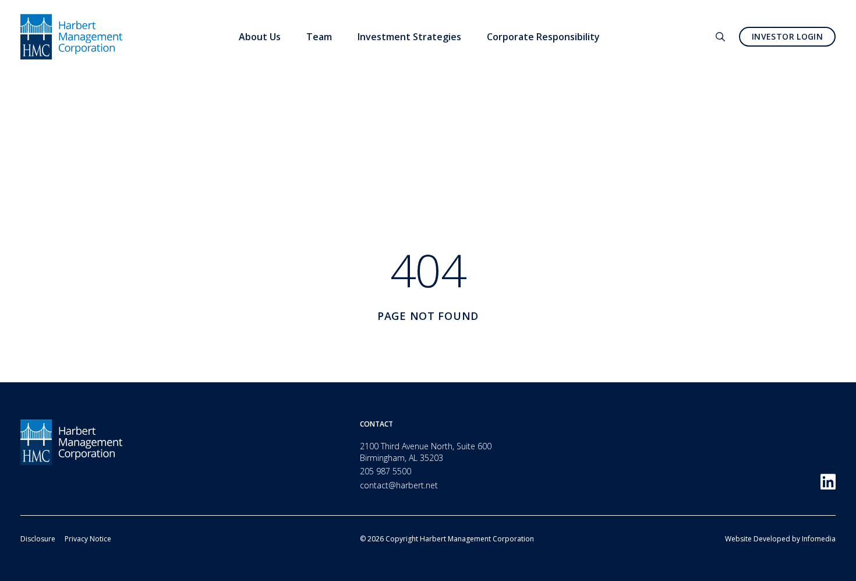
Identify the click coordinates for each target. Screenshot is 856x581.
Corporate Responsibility (543, 36)
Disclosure (37, 539)
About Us (260, 36)
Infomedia (819, 539)
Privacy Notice (88, 539)
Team (319, 36)
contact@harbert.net (399, 485)
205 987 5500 (385, 471)
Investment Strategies (409, 36)
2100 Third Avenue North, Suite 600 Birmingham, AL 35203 (425, 452)
